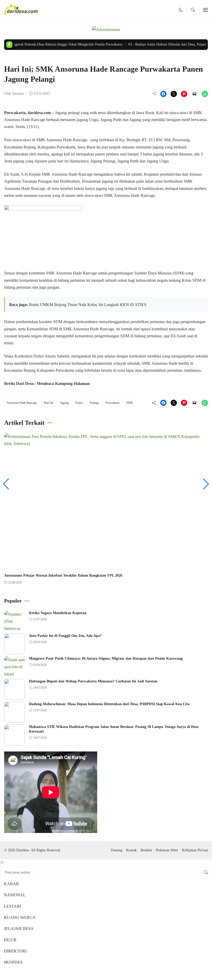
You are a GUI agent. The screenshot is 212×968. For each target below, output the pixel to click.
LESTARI (12, 906)
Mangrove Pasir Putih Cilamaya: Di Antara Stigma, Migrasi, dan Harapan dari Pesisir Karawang (106, 658)
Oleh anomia (14, 93)
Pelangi (94, 403)
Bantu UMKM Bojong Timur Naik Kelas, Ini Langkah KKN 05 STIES (87, 304)
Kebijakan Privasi (195, 850)
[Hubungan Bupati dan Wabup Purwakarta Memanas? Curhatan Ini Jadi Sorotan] (14, 696)
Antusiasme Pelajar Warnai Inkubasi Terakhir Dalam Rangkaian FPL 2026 (63, 575)
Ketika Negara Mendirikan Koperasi (57, 613)
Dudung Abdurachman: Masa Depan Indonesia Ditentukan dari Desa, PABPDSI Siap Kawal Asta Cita (109, 704)
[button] (181, 10)
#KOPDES (13, 962)
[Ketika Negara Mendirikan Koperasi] (14, 628)
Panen (79, 403)
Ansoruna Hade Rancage (21, 403)
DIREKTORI (15, 951)
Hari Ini (48, 403)
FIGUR (10, 940)
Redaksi (146, 850)
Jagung (64, 403)
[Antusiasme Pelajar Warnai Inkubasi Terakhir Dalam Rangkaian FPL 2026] (106, 443)
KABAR (11, 884)
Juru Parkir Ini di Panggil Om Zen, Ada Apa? (65, 636)
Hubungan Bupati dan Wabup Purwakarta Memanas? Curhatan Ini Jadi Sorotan (93, 681)
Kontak (131, 850)
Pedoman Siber (167, 850)
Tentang (116, 850)
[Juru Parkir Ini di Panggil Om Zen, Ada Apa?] (14, 651)
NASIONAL (15, 895)
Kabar (10, 59)
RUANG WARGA (20, 917)
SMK (129, 403)
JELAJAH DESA (19, 928)
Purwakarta (112, 403)
